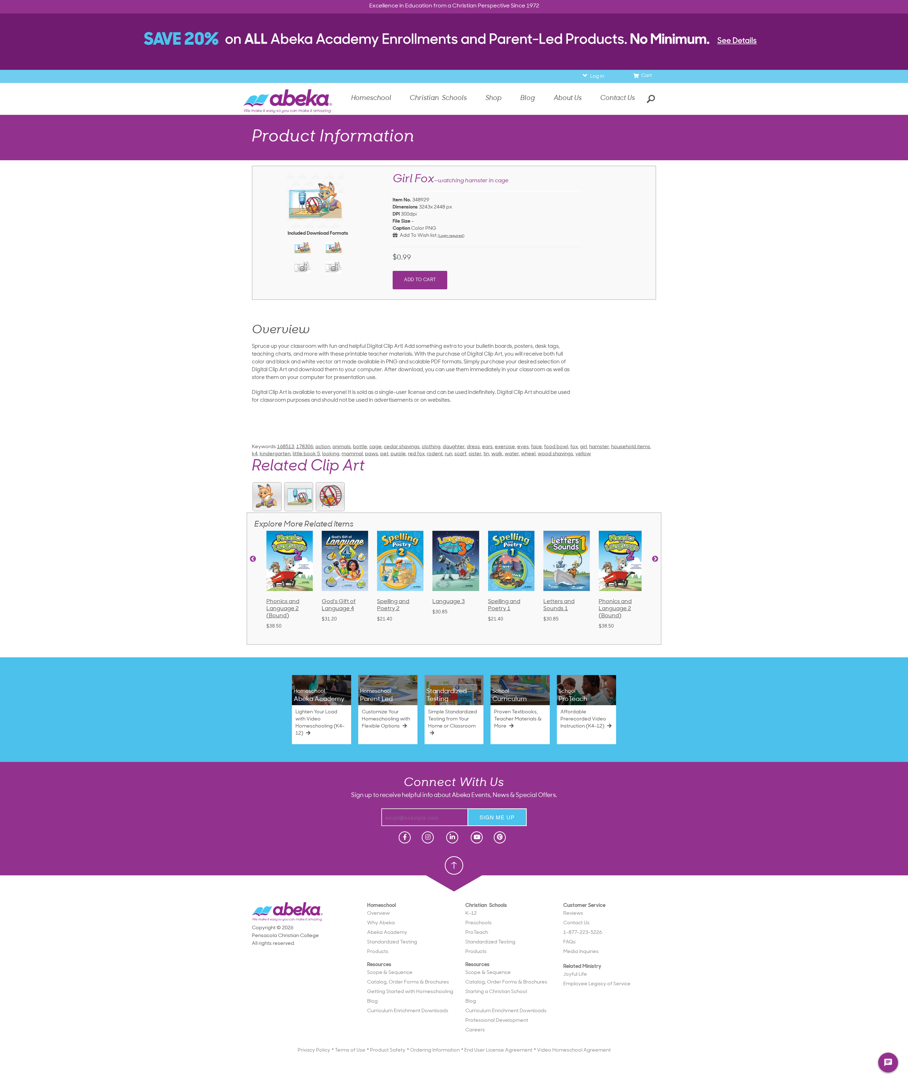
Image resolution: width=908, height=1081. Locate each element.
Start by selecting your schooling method (454, 125)
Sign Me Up (452, 256)
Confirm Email (399, 226)
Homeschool (431, 135)
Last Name (404, 177)
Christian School (481, 135)
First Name (404, 153)
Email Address (399, 202)
